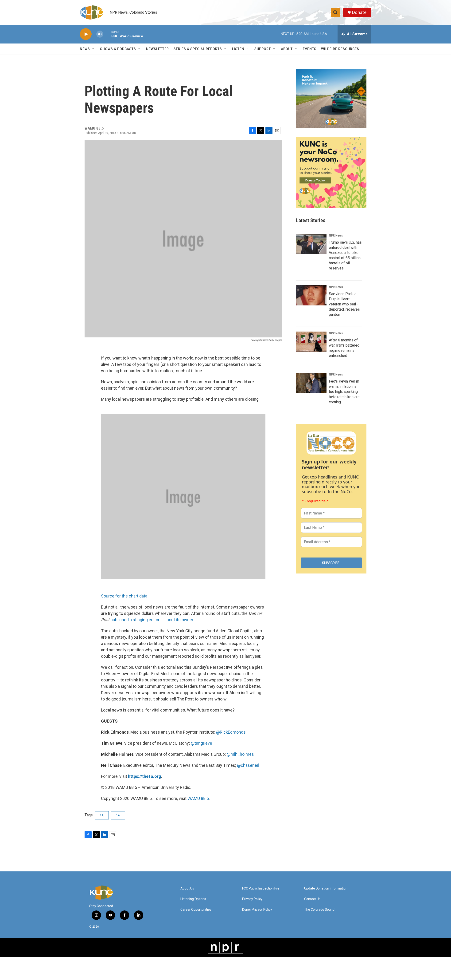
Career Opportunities (195, 909)
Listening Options (193, 899)
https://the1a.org (144, 776)
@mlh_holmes (240, 754)
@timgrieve (201, 743)
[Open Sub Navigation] (93, 49)
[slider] (107, 34)
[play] (85, 34)
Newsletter (157, 49)
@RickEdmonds (231, 732)
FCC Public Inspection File (260, 888)
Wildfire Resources (340, 49)
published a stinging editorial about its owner (151, 619)
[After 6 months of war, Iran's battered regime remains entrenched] (311, 342)
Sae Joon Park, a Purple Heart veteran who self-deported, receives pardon (344, 304)
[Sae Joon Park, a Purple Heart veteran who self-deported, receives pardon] (311, 295)
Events (309, 49)
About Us (187, 888)
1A (102, 815)
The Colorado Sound (319, 909)
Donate (359, 12)
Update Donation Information (325, 888)
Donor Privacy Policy (257, 909)
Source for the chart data (124, 595)
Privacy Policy (252, 899)
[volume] (100, 34)
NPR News (336, 235)
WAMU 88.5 (198, 798)
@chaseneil (248, 765)
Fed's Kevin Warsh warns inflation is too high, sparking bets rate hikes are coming (344, 391)
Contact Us (312, 899)
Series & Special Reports (198, 49)
